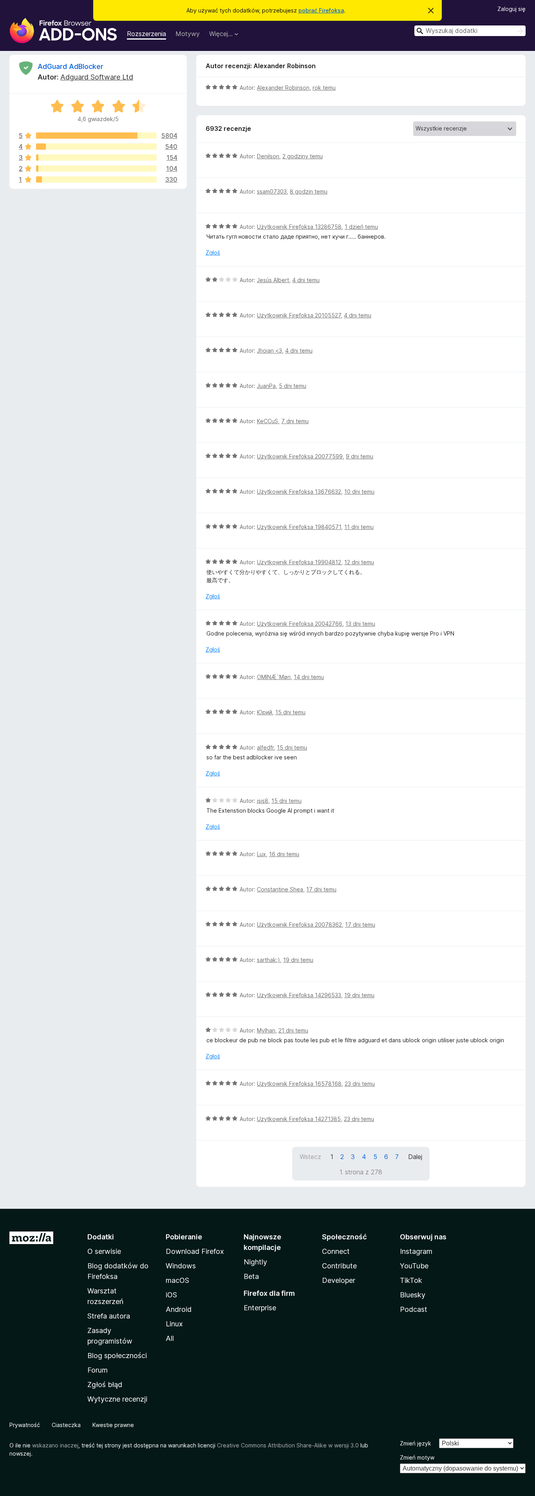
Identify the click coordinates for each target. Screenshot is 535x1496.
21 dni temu (293, 1030)
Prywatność (24, 1425)
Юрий (264, 712)
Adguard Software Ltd (96, 77)
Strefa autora (108, 1316)
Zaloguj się (511, 8)
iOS (171, 1295)
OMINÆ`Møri (274, 677)
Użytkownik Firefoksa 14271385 (299, 1119)
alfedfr (265, 747)
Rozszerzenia (146, 34)
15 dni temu (290, 712)
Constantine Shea (280, 889)
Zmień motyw (417, 1457)
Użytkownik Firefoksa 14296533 (299, 995)
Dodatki (100, 1237)
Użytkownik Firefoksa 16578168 (299, 1083)
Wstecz (310, 1157)
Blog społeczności (117, 1355)
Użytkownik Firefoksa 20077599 (300, 456)
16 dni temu (284, 854)
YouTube (414, 1266)
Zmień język (415, 1443)
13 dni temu (360, 623)
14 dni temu (309, 677)
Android (179, 1309)
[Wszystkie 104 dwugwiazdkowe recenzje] (96, 168)
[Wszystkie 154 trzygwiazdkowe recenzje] (96, 157)
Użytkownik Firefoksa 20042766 (299, 623)
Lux (261, 854)
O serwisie (104, 1251)
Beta (251, 1276)
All (170, 1338)
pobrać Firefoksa (321, 10)
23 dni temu (360, 1083)
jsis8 (262, 800)
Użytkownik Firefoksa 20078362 (299, 924)
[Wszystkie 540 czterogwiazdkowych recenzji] (96, 146)
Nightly (255, 1262)
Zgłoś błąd (104, 1384)
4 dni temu (306, 280)
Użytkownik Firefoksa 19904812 (299, 562)
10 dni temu (359, 491)
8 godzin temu (308, 191)
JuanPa (266, 385)
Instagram (416, 1251)
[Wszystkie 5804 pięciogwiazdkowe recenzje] (96, 135)
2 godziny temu (302, 156)
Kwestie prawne (113, 1425)
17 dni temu (321, 889)
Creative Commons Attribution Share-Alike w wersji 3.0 (288, 1445)
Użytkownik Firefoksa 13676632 (299, 491)
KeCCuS (267, 421)
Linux (174, 1324)
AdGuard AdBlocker (70, 66)
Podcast (413, 1309)
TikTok (411, 1280)
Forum (97, 1370)
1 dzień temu (361, 226)
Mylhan (266, 1030)
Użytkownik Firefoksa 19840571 (299, 526)
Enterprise (260, 1308)
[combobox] (470, 30)
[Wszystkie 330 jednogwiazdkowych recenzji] (96, 179)
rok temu (324, 87)
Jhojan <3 (269, 350)
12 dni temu (359, 562)
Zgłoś (213, 252)
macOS (177, 1280)
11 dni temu (359, 526)
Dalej (415, 1157)
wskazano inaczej (55, 1445)
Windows (181, 1266)
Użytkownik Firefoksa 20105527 (299, 315)
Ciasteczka (66, 1425)
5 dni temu (292, 385)
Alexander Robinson (283, 87)
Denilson (268, 156)
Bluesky (412, 1295)
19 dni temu (298, 959)
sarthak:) (268, 959)
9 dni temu (359, 456)
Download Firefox (195, 1251)
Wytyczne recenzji (117, 1399)
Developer (338, 1280)
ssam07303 (272, 191)
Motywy (187, 34)
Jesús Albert (273, 280)
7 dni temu (295, 421)
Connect (336, 1251)
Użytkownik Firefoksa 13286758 (299, 226)
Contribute (339, 1266)
